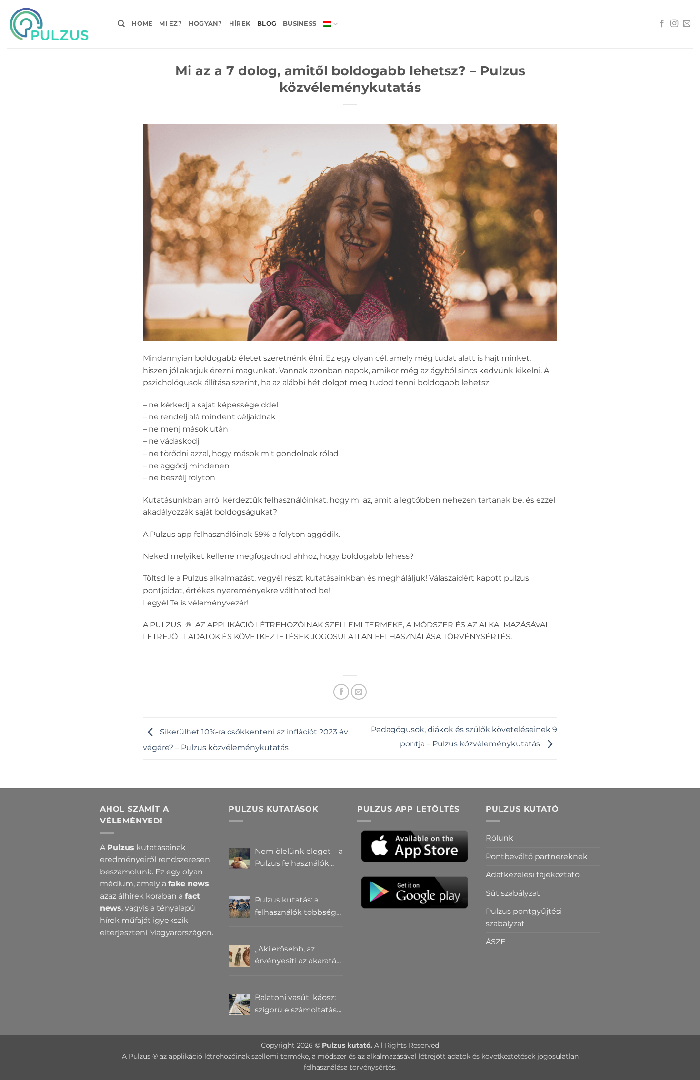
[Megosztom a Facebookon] (341, 692)
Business (299, 23)
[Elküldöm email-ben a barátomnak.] (359, 692)
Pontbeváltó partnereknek (537, 856)
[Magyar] (330, 24)
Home (141, 23)
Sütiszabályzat (513, 893)
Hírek (239, 23)
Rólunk (499, 837)
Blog (266, 23)
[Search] (121, 24)
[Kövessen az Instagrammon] (674, 24)
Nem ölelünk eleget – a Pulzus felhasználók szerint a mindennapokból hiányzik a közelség (299, 858)
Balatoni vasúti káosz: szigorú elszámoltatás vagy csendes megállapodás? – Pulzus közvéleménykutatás (296, 1004)
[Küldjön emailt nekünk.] (686, 24)
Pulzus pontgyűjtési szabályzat (524, 917)
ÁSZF (495, 941)
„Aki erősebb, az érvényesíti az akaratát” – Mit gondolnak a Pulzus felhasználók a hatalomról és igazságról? (298, 955)
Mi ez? (170, 23)
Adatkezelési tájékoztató (533, 874)
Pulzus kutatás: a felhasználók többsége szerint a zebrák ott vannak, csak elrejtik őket (298, 906)
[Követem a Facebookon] (662, 24)
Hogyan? (205, 23)
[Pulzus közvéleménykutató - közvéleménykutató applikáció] (55, 24)
